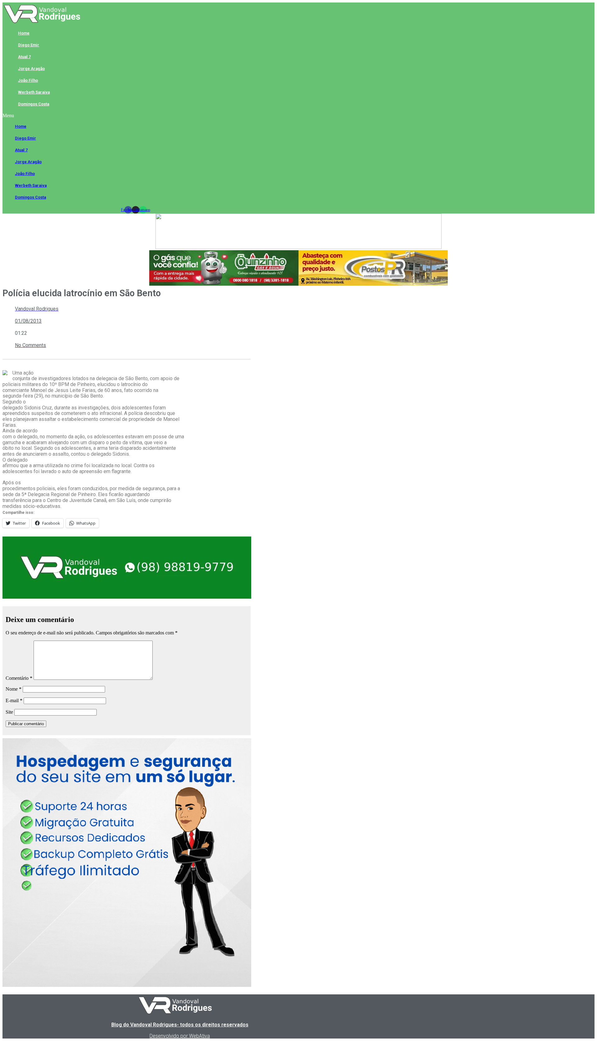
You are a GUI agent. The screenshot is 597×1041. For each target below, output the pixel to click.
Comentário (19, 678)
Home (24, 33)
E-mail (14, 700)
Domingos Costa (33, 104)
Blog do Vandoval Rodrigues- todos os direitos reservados (179, 1025)
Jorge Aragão (31, 68)
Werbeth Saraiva (34, 92)
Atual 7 (24, 56)
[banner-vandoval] (126, 597)
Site (9, 712)
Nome (13, 689)
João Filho (28, 80)
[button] (135, 115)
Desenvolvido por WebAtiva (180, 1036)
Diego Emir (28, 45)
